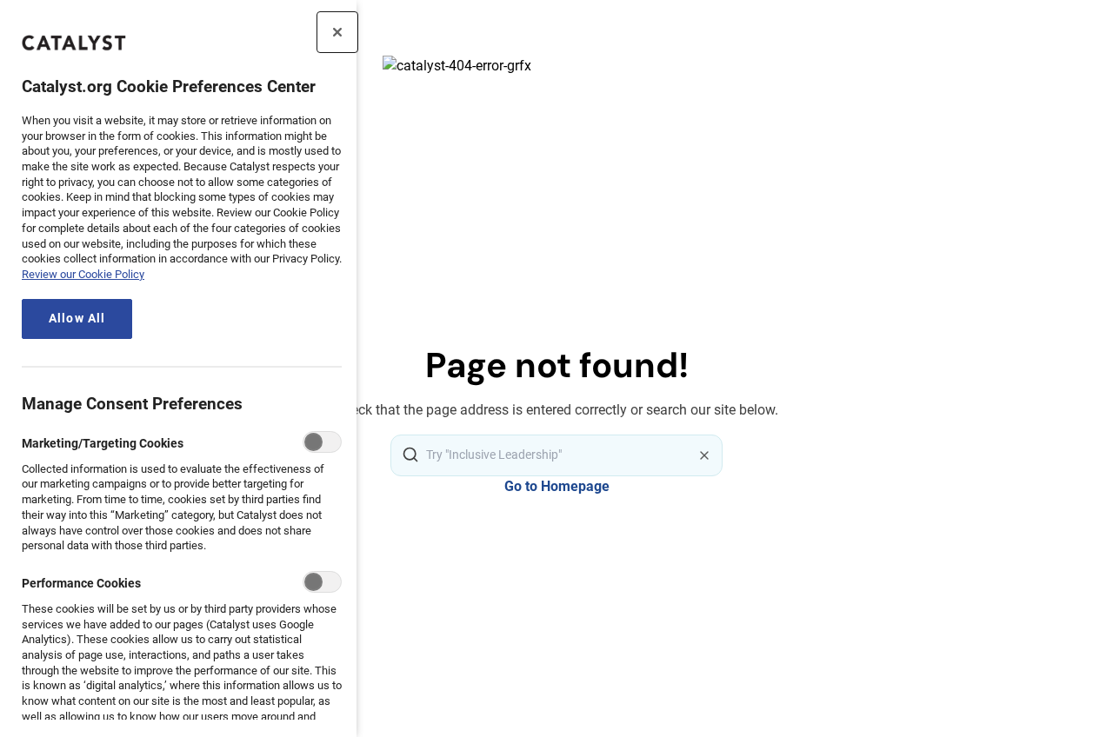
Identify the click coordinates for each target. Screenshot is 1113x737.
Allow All (77, 318)
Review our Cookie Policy (83, 274)
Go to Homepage (557, 486)
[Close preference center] (337, 32)
